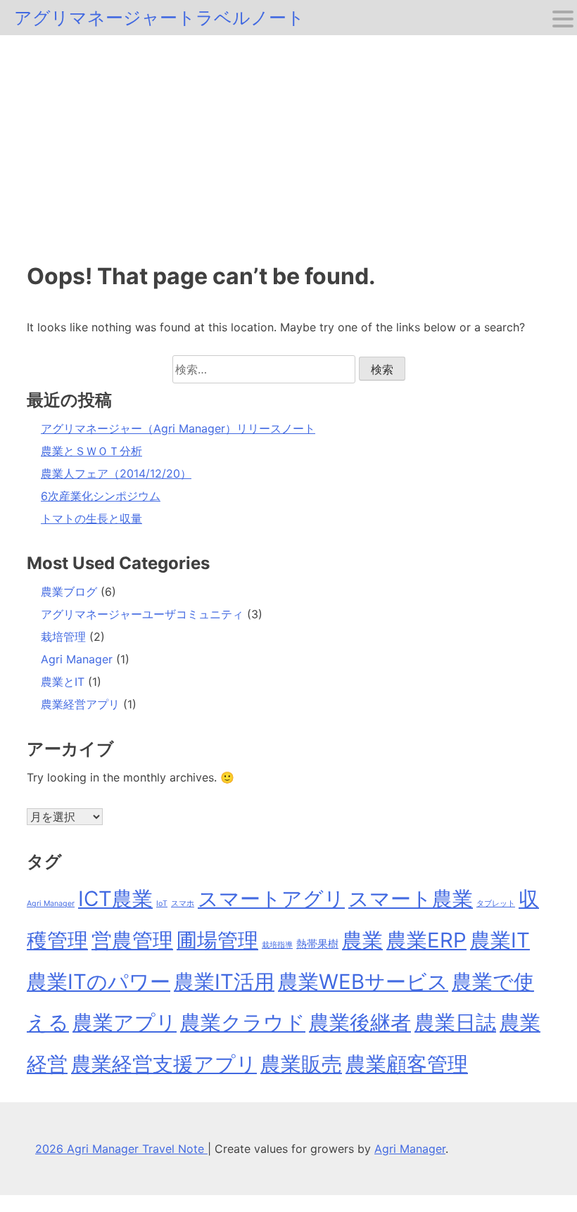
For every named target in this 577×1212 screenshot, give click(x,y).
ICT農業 (115, 898)
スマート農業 (410, 898)
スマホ (182, 903)
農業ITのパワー (98, 981)
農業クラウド (242, 1022)
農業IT (500, 940)
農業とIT (62, 682)
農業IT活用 (224, 981)
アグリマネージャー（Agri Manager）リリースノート (178, 428)
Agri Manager (77, 659)
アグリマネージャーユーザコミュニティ (142, 614)
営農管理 (132, 940)
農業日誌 (455, 1022)
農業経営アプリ (80, 704)
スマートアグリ (271, 898)
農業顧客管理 (406, 1064)
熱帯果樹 (317, 943)
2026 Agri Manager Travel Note (121, 1149)
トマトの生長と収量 (91, 518)
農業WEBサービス (363, 981)
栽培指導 (277, 945)
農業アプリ (124, 1022)
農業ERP (426, 940)
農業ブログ (69, 592)
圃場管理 (217, 940)
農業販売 (301, 1064)
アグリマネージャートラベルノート (159, 17)
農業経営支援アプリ (164, 1064)
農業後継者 (360, 1022)
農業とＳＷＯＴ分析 (91, 451)
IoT (161, 903)
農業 (362, 940)
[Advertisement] (288, 140)
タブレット (495, 903)
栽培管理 (63, 637)
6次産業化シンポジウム (100, 496)
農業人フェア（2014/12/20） (116, 473)
